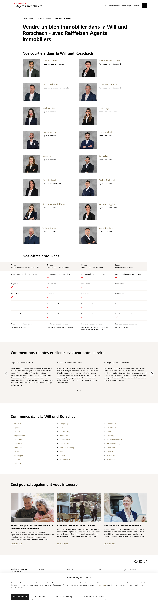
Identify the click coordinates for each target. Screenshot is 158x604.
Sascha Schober (50, 84)
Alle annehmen (20, 596)
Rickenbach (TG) (113, 443)
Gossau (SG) (65, 432)
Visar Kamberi (106, 228)
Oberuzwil (64, 443)
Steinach (17, 451)
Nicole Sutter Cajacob (110, 60)
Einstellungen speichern (93, 596)
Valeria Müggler (107, 204)
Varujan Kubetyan (108, 84)
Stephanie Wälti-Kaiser (53, 204)
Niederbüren (65, 439)
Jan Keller (103, 156)
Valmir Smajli (49, 228)
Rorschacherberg (67, 447)
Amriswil (17, 424)
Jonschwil (64, 435)
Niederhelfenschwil (115, 439)
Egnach (17, 428)
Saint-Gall (111, 447)
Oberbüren (18, 443)
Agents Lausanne (129, 569)
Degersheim (112, 424)
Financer (70, 569)
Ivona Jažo (47, 156)
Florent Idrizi (105, 132)
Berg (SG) (64, 424)
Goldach (17, 432)
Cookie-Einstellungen (64, 596)
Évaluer (41, 569)
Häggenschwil (19, 435)
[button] (144, 5)
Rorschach (18, 447)
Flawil (62, 428)
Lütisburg (110, 435)
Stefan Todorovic (107, 180)
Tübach (110, 451)
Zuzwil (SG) (18, 463)
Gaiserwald (111, 428)
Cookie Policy (101, 585)
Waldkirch (111, 455)
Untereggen (18, 455)
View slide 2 (80, 390)
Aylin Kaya (104, 108)
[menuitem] (112, 5)
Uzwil (62, 455)
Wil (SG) (17, 459)
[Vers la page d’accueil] (26, 5)
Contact (98, 569)
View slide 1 (77, 390)
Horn (109, 432)
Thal (62, 451)
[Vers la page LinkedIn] (140, 561)
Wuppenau (111, 459)
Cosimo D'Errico (50, 60)
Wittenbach (65, 459)
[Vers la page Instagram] (145, 561)
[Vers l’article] (32, 507)
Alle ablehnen (41, 596)
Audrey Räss (48, 108)
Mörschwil (18, 439)
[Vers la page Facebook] (136, 561)
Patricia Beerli (49, 180)
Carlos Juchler (49, 132)
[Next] (152, 373)
